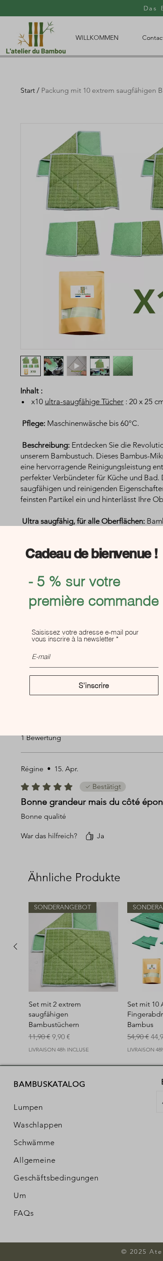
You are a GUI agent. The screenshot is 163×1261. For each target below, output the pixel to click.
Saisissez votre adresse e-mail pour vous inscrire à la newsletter (85, 635)
